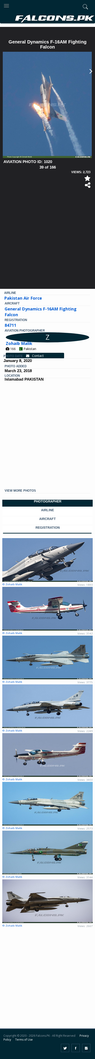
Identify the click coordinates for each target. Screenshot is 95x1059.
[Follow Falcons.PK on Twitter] (65, 1048)
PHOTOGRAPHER (47, 501)
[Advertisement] (47, 240)
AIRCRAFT (47, 519)
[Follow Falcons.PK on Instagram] (86, 1048)
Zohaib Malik (19, 343)
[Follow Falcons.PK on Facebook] (75, 1048)
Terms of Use (24, 1040)
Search (76, 31)
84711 (10, 325)
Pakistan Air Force (23, 298)
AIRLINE (47, 510)
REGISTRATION (48, 527)
